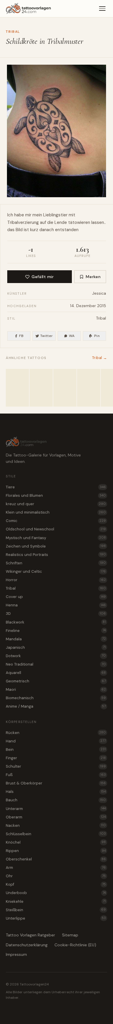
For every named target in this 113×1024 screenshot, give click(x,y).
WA (72, 336)
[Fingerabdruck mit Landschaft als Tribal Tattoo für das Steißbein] (41, 388)
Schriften (56, 563)
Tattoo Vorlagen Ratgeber (30, 935)
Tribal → (99, 357)
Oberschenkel (56, 859)
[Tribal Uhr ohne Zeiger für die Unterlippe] (64, 388)
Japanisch (56, 647)
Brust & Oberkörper (56, 783)
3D (56, 613)
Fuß (56, 774)
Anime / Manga (56, 706)
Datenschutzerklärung (27, 944)
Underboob (56, 892)
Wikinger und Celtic (56, 571)
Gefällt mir (43, 276)
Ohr (56, 875)
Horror (56, 579)
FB (21, 336)
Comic (56, 520)
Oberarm (56, 817)
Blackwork (56, 622)
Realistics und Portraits (56, 554)
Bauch (56, 800)
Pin (97, 336)
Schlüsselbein (56, 833)
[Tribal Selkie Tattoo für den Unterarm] (17, 388)
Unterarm (56, 808)
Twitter (46, 336)
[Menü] (102, 9)
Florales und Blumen (56, 495)
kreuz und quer (56, 503)
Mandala (56, 639)
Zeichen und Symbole (56, 546)
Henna (56, 605)
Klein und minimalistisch (56, 512)
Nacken (56, 825)
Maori (56, 689)
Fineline (56, 630)
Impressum (16, 954)
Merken (93, 276)
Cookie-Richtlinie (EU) (75, 944)
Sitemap (70, 935)
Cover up (56, 596)
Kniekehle (56, 901)
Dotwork (56, 655)
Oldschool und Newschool (56, 529)
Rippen (56, 850)
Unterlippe (56, 918)
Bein (56, 749)
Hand (56, 741)
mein (37, 215)
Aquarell (56, 672)
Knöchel (56, 842)
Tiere (56, 487)
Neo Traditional (56, 664)
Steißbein (56, 909)
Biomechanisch (56, 697)
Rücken (56, 732)
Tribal (13, 31)
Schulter (56, 766)
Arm (56, 867)
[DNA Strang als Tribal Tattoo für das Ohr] (88, 388)
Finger (56, 757)
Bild (19, 230)
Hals (56, 791)
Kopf (56, 884)
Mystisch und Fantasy (56, 537)
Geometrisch (56, 681)
